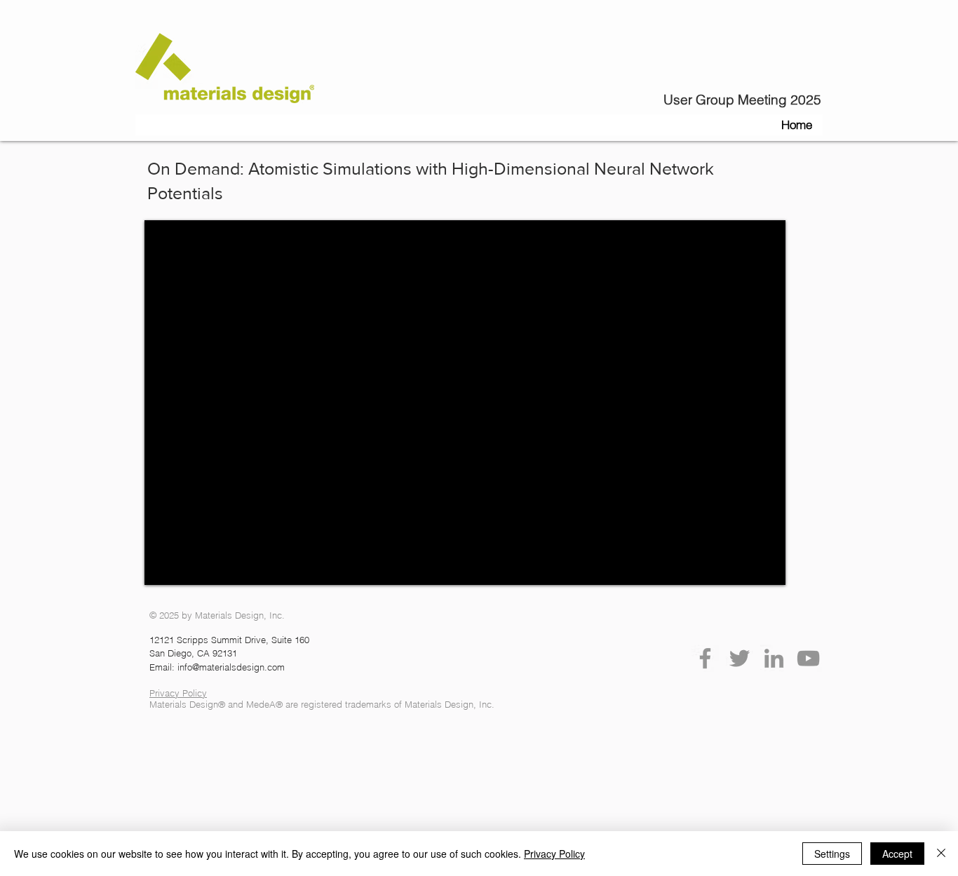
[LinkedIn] (774, 658)
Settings (832, 854)
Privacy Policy (554, 854)
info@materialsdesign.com (231, 667)
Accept (897, 854)
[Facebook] (705, 658)
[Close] (941, 853)
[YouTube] (808, 658)
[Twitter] (739, 658)
